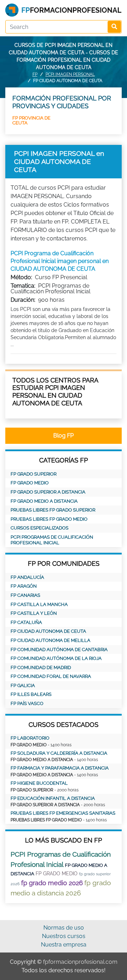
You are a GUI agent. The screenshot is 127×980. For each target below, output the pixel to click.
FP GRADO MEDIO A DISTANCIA (44, 501)
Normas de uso (63, 927)
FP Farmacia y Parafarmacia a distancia (60, 768)
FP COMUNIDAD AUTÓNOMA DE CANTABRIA (59, 649)
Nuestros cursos (63, 936)
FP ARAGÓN (24, 586)
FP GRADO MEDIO (30, 482)
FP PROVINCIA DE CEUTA (31, 120)
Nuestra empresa (63, 944)
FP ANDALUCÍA (27, 577)
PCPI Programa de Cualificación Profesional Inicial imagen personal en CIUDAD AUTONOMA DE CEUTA (60, 261)
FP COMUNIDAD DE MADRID (41, 667)
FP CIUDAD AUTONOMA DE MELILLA (50, 640)
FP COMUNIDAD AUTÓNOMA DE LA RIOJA (56, 658)
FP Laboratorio (30, 738)
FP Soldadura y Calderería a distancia (59, 753)
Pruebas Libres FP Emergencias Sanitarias (63, 813)
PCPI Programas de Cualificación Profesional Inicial (52, 539)
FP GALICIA (23, 685)
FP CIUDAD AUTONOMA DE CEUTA (48, 631)
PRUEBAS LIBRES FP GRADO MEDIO (49, 519)
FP (34, 74)
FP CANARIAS (25, 595)
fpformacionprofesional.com (80, 961)
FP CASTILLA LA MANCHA (39, 604)
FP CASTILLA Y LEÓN (34, 613)
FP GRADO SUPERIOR (33, 474)
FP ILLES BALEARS (31, 694)
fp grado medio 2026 (52, 883)
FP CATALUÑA (26, 622)
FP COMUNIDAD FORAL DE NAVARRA (51, 676)
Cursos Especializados (39, 528)
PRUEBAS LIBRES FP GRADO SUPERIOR (53, 510)
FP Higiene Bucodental (39, 783)
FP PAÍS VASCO (27, 703)
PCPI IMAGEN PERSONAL (70, 74)
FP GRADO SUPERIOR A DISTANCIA (48, 492)
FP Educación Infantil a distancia (53, 798)
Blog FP (63, 435)
